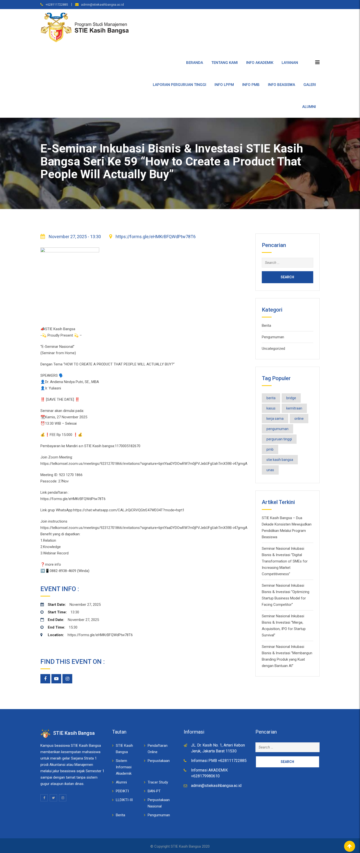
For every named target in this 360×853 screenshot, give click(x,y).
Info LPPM (224, 84)
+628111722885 (57, 4)
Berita (266, 325)
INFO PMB (251, 84)
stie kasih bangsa (279, 460)
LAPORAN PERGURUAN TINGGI (179, 84)
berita (271, 398)
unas (270, 470)
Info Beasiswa (281, 84)
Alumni (309, 107)
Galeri (309, 84)
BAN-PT (154, 791)
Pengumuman (273, 337)
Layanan (290, 62)
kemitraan (294, 408)
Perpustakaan (159, 761)
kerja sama (275, 419)
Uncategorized (273, 348)
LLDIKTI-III (124, 800)
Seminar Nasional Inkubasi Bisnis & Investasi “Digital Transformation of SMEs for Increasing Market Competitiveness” (285, 561)
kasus (271, 408)
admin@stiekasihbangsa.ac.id (102, 4)
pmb (270, 449)
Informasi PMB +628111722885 (219, 760)
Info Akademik (259, 62)
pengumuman (277, 429)
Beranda (194, 62)
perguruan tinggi (279, 439)
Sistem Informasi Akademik (124, 767)
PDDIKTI (122, 791)
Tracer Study (158, 782)
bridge (291, 398)
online (299, 419)
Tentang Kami (224, 62)
